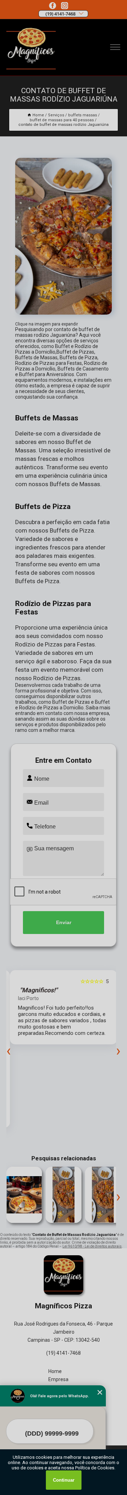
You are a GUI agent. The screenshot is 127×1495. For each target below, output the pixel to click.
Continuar (63, 1480)
